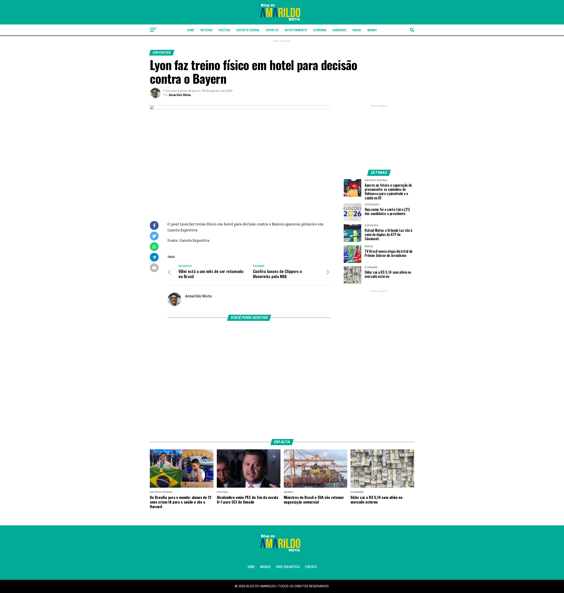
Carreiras (339, 30)
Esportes (272, 30)
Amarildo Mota (180, 95)
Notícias (206, 30)
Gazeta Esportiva (182, 229)
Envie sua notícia (288, 566)
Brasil (356, 30)
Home (190, 30)
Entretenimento (296, 30)
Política (224, 30)
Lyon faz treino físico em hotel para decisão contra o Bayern (232, 224)
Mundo (372, 30)
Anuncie (265, 566)
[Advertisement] (379, 135)
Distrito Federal (248, 30)
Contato (311, 566)
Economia (319, 30)
